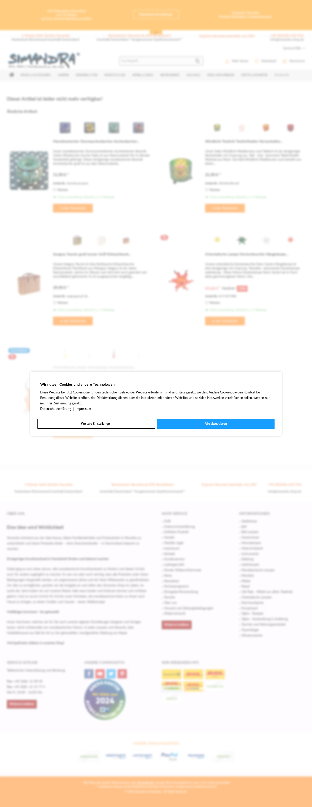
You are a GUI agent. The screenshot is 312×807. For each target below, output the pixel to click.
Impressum (83, 409)
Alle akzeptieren (216, 423)
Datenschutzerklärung (56, 409)
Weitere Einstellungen (96, 423)
